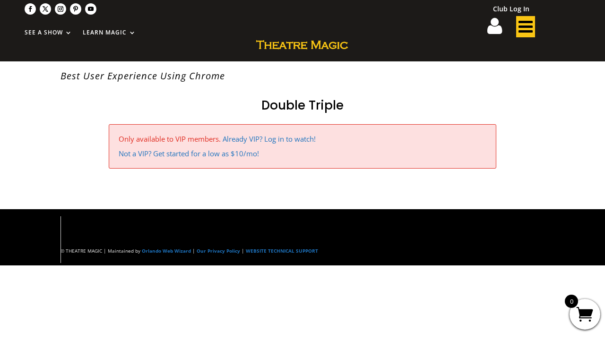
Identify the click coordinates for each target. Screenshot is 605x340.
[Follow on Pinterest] (75, 9)
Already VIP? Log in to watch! (269, 139)
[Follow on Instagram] (60, 9)
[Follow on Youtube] (90, 9)
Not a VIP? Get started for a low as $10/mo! (189, 153)
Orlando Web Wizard (166, 250)
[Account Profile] (500, 29)
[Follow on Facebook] (30, 9)
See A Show (44, 32)
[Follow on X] (45, 9)
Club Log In (511, 9)
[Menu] (525, 29)
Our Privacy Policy (218, 250)
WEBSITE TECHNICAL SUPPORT (282, 250)
